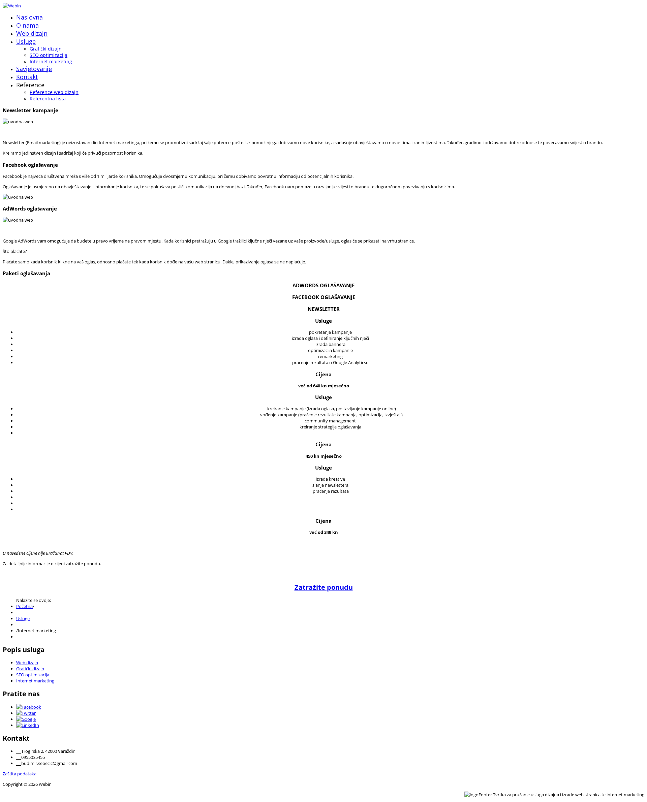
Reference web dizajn (54, 92)
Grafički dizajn (46, 48)
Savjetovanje (34, 69)
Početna (24, 606)
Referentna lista (48, 98)
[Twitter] (26, 713)
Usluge (26, 41)
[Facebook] (28, 707)
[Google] (26, 719)
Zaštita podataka (19, 774)
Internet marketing (51, 61)
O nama (27, 25)
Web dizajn (32, 33)
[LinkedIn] (27, 725)
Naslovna (29, 17)
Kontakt (27, 77)
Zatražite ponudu (324, 587)
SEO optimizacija (48, 55)
